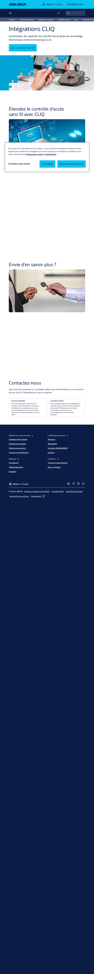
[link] (13, 19)
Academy (13, 471)
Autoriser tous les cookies (71, 164)
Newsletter (52, 444)
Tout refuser (47, 164)
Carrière (51, 452)
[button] (27, 408)
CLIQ (36, 201)
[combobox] (75, 13)
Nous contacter (54, 467)
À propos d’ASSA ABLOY (58, 448)
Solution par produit (17, 444)
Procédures (13, 463)
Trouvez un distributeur (19, 452)
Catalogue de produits (18, 439)
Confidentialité (50, 154)
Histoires (51, 439)
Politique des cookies (34, 154)
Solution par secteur (17, 448)
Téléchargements (16, 467)
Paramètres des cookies (19, 163)
